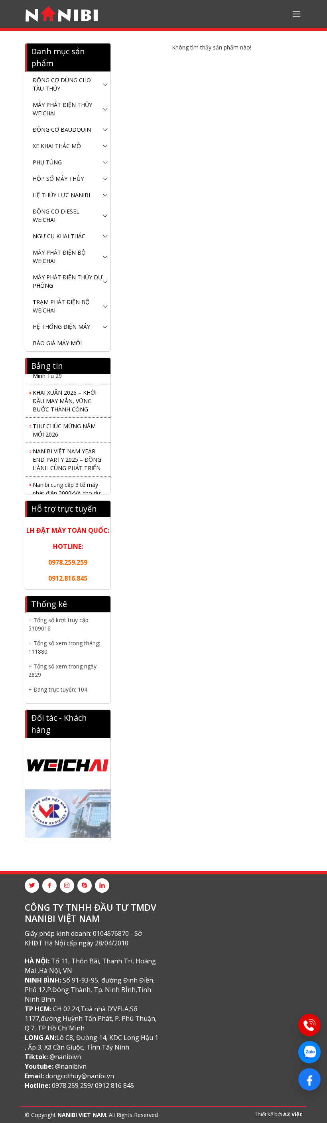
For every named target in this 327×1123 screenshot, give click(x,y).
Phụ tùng (47, 162)
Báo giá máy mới (57, 343)
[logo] (61, 14)
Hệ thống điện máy (61, 326)
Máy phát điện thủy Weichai (62, 109)
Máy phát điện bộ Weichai (59, 257)
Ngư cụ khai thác (59, 236)
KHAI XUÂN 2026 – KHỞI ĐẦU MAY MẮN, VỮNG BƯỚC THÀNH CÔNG (65, 398)
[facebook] (49, 885)
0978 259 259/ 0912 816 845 (93, 1085)
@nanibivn (65, 1056)
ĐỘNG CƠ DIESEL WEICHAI (56, 215)
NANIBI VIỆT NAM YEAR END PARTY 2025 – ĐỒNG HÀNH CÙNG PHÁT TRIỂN (67, 457)
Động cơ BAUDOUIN (62, 129)
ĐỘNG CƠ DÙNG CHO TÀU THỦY (62, 84)
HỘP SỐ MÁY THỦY (58, 178)
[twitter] (32, 885)
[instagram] (67, 885)
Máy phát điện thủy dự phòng (67, 281)
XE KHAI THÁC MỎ (57, 146)
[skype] (84, 885)
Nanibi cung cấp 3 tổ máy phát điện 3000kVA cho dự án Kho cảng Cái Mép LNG (67, 490)
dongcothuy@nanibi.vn (79, 1076)
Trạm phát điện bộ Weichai (61, 306)
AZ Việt (292, 1114)
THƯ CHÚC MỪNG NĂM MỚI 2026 (64, 428)
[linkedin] (102, 885)
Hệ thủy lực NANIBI (61, 195)
